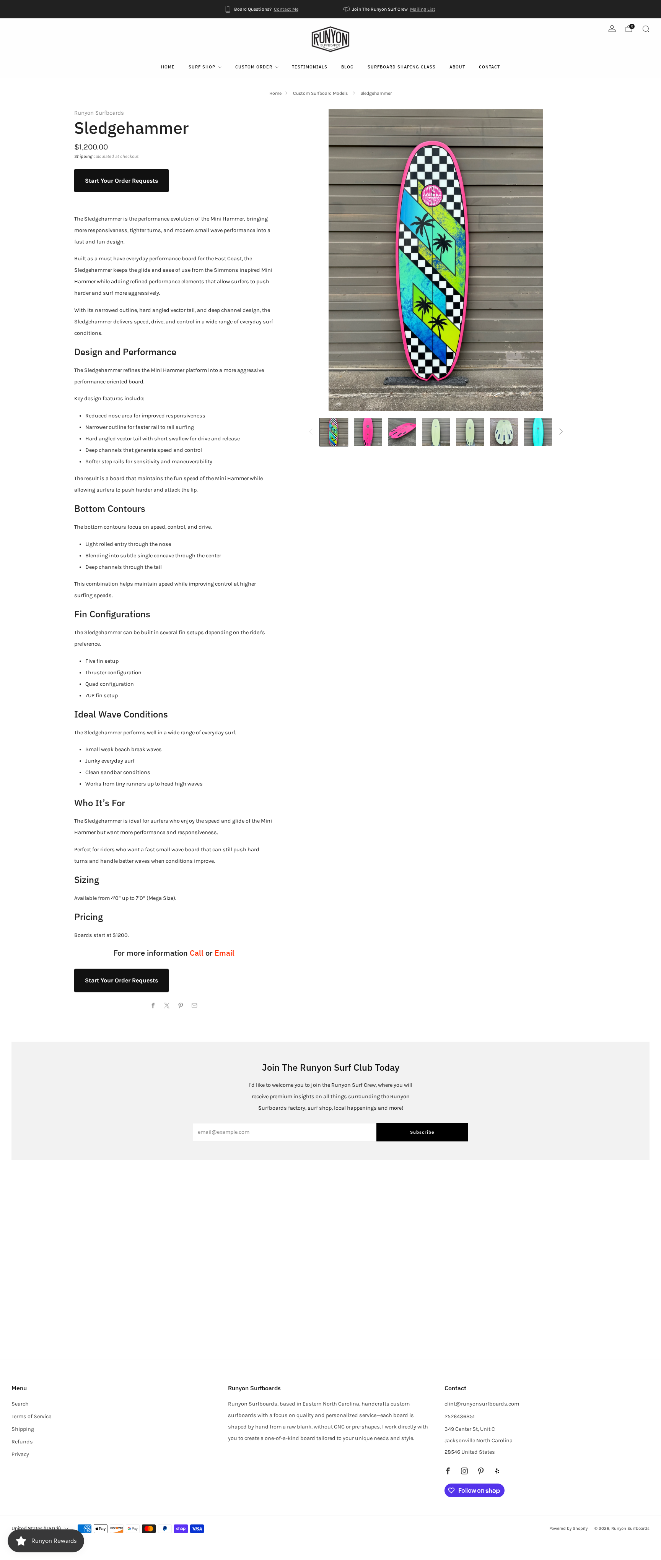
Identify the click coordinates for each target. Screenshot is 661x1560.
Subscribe (422, 1132)
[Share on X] (167, 1006)
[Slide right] (561, 432)
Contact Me (286, 9)
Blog (347, 67)
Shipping (83, 156)
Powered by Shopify (568, 1528)
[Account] (612, 28)
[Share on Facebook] (153, 1006)
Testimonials (309, 67)
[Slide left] (310, 432)
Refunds (22, 1441)
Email (224, 953)
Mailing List (422, 9)
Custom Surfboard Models (321, 93)
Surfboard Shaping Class (402, 67)
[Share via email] (194, 1006)
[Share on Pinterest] (181, 1006)
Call (197, 953)
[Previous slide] (300, 260)
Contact (489, 67)
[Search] (646, 28)
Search (20, 1404)
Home (168, 67)
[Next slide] (572, 260)
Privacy (20, 1454)
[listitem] (262, 9)
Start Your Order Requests (121, 180)
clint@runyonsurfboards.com (481, 1404)
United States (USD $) (36, 1528)
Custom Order (253, 67)
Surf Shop (202, 67)
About (457, 67)
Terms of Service (31, 1416)
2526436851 (459, 1416)
